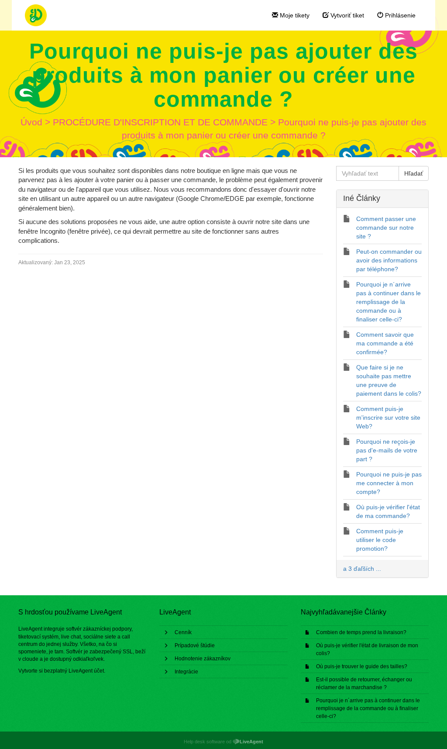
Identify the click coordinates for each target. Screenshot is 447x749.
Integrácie (186, 672)
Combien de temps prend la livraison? (361, 632)
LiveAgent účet (86, 671)
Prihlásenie (399, 15)
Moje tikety (293, 15)
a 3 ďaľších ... (362, 568)
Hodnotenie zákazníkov (202, 659)
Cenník (183, 632)
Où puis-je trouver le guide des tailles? (361, 666)
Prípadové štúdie (195, 645)
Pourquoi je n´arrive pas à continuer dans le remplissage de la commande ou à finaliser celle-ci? (368, 708)
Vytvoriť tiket (346, 15)
